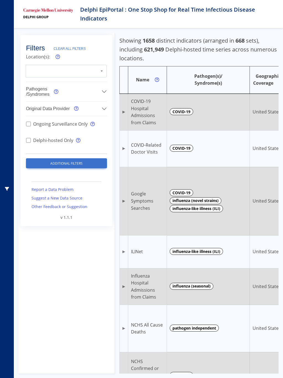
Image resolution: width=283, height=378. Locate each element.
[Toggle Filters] (7, 189)
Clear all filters (70, 49)
